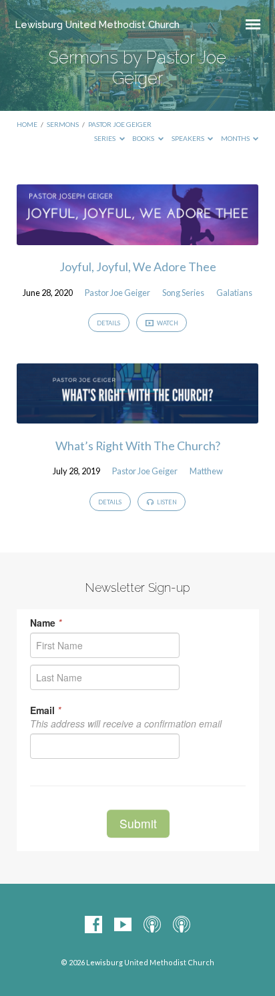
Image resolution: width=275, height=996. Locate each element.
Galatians (234, 292)
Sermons (63, 124)
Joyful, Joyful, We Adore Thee (137, 266)
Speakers (189, 138)
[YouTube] (122, 925)
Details (108, 323)
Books (144, 138)
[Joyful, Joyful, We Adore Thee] (138, 237)
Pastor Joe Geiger (120, 124)
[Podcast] (152, 925)
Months (236, 138)
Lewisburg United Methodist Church (97, 24)
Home (27, 124)
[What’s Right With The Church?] (138, 415)
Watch (167, 323)
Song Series (183, 292)
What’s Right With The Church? (137, 445)
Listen (166, 502)
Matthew (206, 471)
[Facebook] (93, 925)
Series (105, 138)
